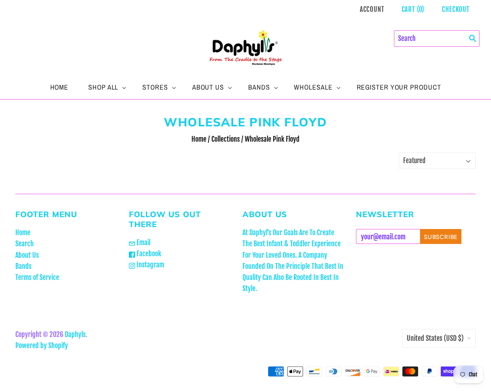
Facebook (148, 253)
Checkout (456, 9)
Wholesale (313, 87)
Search (24, 243)
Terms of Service (37, 277)
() (413, 9)
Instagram (149, 264)
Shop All (103, 87)
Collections (225, 139)
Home (59, 87)
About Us (208, 87)
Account (372, 9)
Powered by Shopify (41, 345)
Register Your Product (399, 87)
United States (435, 338)
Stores (155, 87)
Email (142, 242)
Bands (259, 87)
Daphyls (75, 334)
